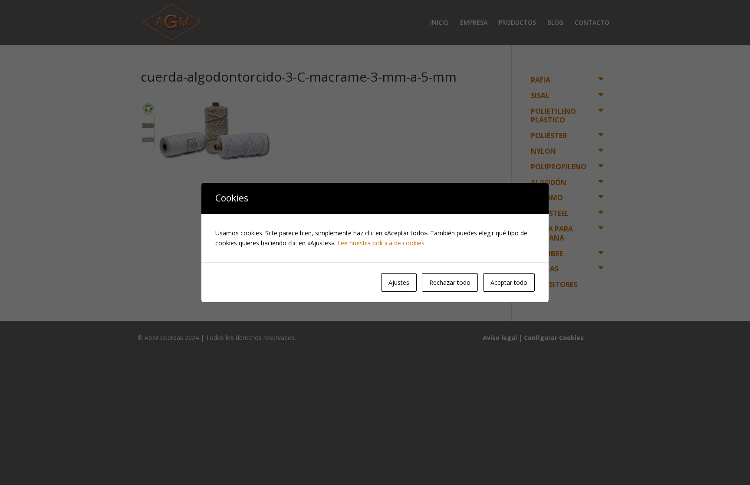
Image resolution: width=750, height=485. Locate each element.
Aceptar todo (508, 282)
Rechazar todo (449, 282)
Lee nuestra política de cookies (380, 243)
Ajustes (398, 282)
